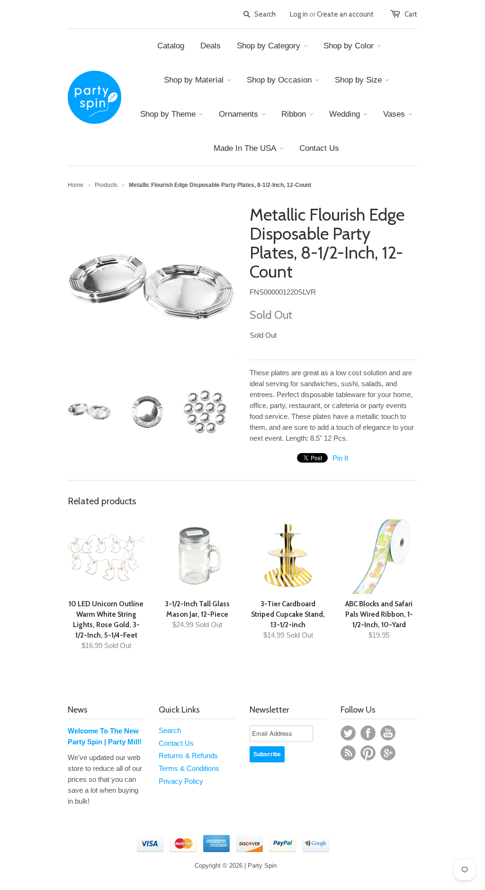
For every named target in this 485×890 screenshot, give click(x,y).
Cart (410, 14)
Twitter (348, 733)
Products (106, 185)
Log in (299, 14)
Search (170, 730)
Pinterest (368, 752)
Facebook (368, 733)
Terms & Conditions (189, 768)
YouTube (387, 733)
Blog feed (348, 752)
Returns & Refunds (188, 755)
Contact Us (176, 743)
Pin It (340, 458)
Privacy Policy (181, 781)
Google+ (387, 752)
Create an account (345, 14)
